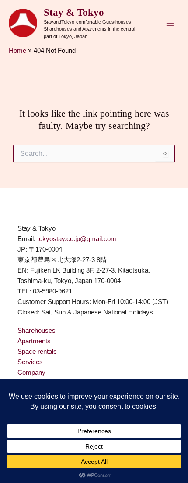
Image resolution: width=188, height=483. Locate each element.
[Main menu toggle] (170, 23)
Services (30, 362)
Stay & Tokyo (74, 12)
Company (31, 372)
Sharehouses (36, 330)
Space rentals (37, 351)
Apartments (34, 341)
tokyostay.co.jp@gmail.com (76, 238)
